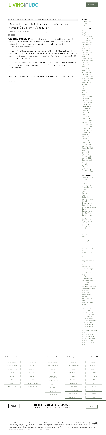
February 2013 (87, 144)
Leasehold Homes (88, 247)
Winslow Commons (32, 386)
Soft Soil (84, 296)
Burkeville (85, 197)
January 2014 (86, 122)
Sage (93, 379)
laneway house (87, 241)
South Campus (87, 298)
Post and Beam (87, 278)
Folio (12, 383)
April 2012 (85, 154)
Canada (85, 201)
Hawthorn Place (87, 229)
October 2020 (87, 58)
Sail (94, 383)
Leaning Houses (87, 243)
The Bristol (73, 379)
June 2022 (85, 46)
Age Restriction (87, 185)
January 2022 (87, 52)
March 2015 (86, 94)
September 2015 (87, 82)
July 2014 (85, 110)
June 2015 (85, 88)
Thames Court (73, 372)
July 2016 (85, 62)
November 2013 (87, 126)
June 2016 (85, 64)
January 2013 (86, 146)
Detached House (87, 215)
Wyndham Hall (73, 397)
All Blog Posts (86, 21)
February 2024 (87, 37)
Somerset (53, 391)
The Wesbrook (94, 390)
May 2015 (85, 90)
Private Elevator (87, 280)
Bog (83, 195)
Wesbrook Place (87, 334)
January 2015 (86, 98)
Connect (91, 5)
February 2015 (87, 96)
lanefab (84, 239)
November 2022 (87, 43)
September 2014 (87, 106)
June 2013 (85, 136)
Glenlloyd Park (32, 369)
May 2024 (85, 35)
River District (86, 290)
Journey (53, 369)
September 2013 (87, 130)
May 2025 (85, 33)
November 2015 (87, 78)
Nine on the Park (53, 380)
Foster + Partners (24, 33)
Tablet (84, 300)
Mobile (84, 257)
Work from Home (88, 340)
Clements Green (53, 362)
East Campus (86, 219)
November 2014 (87, 102)
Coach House (86, 205)
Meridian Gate (87, 251)
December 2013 (87, 124)
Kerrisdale (85, 235)
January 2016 (86, 74)
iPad (83, 231)
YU (94, 397)
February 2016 (87, 72)
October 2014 (86, 104)
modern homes (87, 259)
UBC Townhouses (88, 326)
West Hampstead (73, 393)
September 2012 (87, 148)
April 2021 (85, 54)
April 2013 (85, 140)
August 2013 (86, 132)
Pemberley (73, 362)
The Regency (73, 386)
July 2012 (85, 150)
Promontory (53, 384)
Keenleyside (94, 369)
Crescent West (94, 365)
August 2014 (86, 108)
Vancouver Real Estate (44, 33)
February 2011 (86, 170)
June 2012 (85, 152)
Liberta (32, 376)
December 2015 (87, 76)
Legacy (53, 372)
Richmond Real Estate (89, 288)
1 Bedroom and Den (88, 177)
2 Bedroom (85, 179)
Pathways (94, 376)
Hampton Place (87, 227)
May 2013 (85, 138)
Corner (84, 209)
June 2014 (85, 112)
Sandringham (74, 369)
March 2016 (86, 70)
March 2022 (86, 49)
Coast (12, 372)
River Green (86, 292)
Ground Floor (86, 225)
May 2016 (85, 66)
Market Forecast (87, 249)
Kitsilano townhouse (89, 237)
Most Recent (86, 31)
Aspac (84, 191)
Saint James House (73, 365)
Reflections (53, 387)
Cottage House (87, 211)
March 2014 (86, 118)
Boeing (84, 193)
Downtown (16, 33)
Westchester (53, 394)
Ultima (94, 393)
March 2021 (86, 56)
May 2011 (85, 164)
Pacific (94, 372)
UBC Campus (86, 308)
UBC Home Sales (87, 312)
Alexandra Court (87, 187)
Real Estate (85, 284)
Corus (12, 376)
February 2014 (87, 120)
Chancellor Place (87, 203)
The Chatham (73, 383)
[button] (12, 362)
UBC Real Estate (87, 318)
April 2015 (85, 92)
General (85, 23)
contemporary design (89, 207)
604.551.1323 (66, 405)
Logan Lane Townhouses (53, 377)
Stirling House (12, 386)
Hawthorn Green (53, 365)
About (13, 406)
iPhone (84, 233)
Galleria (32, 365)
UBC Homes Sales (88, 314)
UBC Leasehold (87, 316)
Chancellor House (12, 369)
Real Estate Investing (89, 286)
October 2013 (86, 128)
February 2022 (87, 50)
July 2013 (85, 134)
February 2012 (87, 156)
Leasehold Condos (88, 245)
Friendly (85, 223)
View (84, 332)
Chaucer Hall (32, 362)
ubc (83, 306)
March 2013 (86, 142)
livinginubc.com (51, 405)
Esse (12, 379)
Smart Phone (86, 294)
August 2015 (86, 84)
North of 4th (86, 267)
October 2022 (86, 44)
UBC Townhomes (87, 324)
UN (83, 328)
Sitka (32, 379)
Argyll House (12, 362)
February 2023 (87, 41)
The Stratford (73, 390)
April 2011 (85, 166)
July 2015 (85, 86)
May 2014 (85, 114)
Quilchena (85, 282)
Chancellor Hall (12, 365)
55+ (83, 181)
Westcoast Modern (88, 338)
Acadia (84, 183)
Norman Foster (34, 33)
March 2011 (85, 168)
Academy (93, 362)
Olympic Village (87, 269)
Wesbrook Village (88, 336)
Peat (83, 270)
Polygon (84, 276)
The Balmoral (73, 376)
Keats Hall (32, 372)
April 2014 (85, 116)
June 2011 (85, 162)
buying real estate (88, 199)
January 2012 (86, 158)
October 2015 (86, 80)
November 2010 (87, 172)
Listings (84, 25)
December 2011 (87, 160)
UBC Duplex (86, 310)
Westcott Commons (32, 383)
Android (85, 189)
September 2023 (88, 39)
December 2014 (87, 100)
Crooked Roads (87, 213)
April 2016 (85, 68)
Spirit (94, 386)
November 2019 (87, 60)
